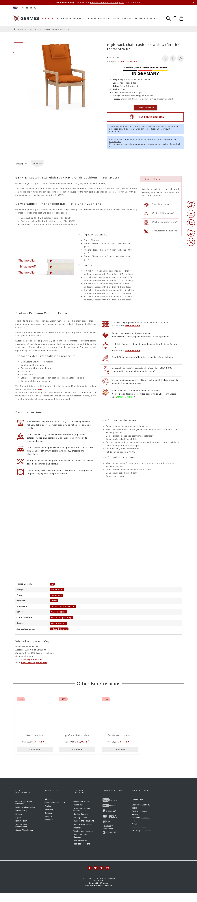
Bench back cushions (120, 735)
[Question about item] (180, 58)
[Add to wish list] (165, 58)
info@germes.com (32, 659)
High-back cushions (127, 61)
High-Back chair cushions (77, 735)
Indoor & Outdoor (59, 628)
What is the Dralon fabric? (164, 221)
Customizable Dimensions (63, 606)
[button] (18, 48)
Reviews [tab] (37, 163)
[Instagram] (35, 8)
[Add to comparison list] (173, 58)
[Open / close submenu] (64, 799)
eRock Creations (105, 885)
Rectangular (57, 595)
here (40, 389)
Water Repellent (58, 611)
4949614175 (146, 830)
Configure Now (145, 107)
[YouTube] (27, 8)
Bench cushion (34, 735)
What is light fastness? (163, 213)
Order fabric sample (161, 204)
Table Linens (121, 18)
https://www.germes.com (34, 662)
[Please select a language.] (15, 8)
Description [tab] (21, 163)
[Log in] (175, 18)
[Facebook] (23, 8)
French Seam (57, 589)
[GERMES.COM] (26, 18)
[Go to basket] (181, 18)
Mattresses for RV (146, 18)
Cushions (45, 18)
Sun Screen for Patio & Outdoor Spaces (82, 18)
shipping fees (109, 878)
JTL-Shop (104, 883)
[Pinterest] (31, 8)
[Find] (168, 18)
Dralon (54, 600)
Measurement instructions (164, 230)
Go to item (34, 749)
